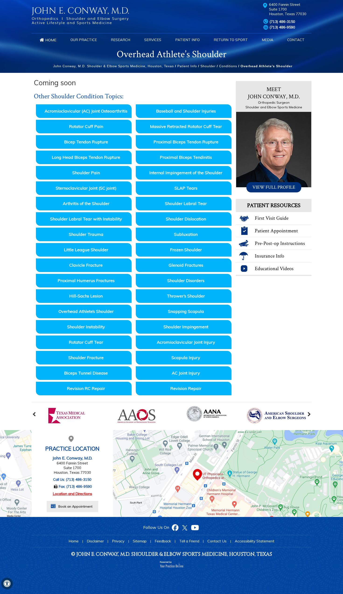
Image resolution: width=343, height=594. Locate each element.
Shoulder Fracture (86, 357)
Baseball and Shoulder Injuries (186, 111)
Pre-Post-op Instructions (280, 243)
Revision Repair (185, 388)
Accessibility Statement (254, 541)
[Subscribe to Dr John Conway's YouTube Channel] (195, 527)
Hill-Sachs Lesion (86, 296)
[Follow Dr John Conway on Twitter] (184, 527)
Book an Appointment (75, 506)
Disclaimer (95, 541)
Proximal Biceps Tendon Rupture (186, 142)
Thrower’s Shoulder (186, 296)
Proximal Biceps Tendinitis (186, 157)
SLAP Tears (186, 188)
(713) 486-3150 (282, 21)
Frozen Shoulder (186, 249)
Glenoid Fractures (186, 265)
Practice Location (72, 448)
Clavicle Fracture (86, 265)
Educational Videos (274, 268)
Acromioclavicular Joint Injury (186, 342)
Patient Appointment (276, 230)
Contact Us (217, 541)
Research (120, 40)
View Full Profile (273, 187)
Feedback (163, 541)
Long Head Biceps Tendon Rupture (86, 157)
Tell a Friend (189, 541)
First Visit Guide (271, 218)
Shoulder (208, 66)
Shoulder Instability (86, 326)
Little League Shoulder (86, 249)
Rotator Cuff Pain (86, 126)
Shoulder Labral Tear (186, 203)
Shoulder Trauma (86, 234)
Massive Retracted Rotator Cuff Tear (186, 126)
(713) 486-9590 (282, 27)
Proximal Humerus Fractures (86, 280)
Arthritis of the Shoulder (86, 203)
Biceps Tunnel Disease (86, 373)
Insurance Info (269, 256)
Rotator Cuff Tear (86, 342)
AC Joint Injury (186, 373)
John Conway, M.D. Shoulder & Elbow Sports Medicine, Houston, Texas (113, 66)
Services (152, 40)
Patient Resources (274, 205)
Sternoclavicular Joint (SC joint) (86, 188)
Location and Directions (72, 493)
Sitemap (140, 541)
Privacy (118, 541)
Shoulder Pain (86, 172)
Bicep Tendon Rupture (86, 142)
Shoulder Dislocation (186, 219)
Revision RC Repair (86, 388)
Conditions (228, 66)
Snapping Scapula (186, 311)
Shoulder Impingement (186, 326)
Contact (295, 40)
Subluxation (186, 234)
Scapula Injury (186, 357)
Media (267, 40)
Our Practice (83, 40)
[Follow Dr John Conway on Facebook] (175, 527)
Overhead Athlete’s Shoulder (86, 311)
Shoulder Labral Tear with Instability (86, 219)
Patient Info (187, 40)
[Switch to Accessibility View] (7, 583)
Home (50, 40)
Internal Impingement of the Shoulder (185, 172)
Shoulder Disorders (185, 280)
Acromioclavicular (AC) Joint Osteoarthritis (86, 111)
